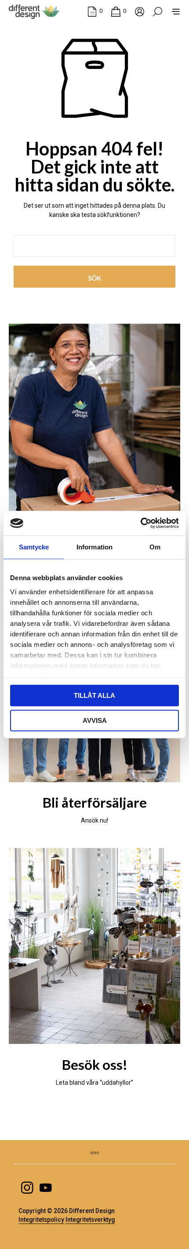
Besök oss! (94, 1064)
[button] (94, 11)
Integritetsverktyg (90, 1220)
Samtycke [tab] (34, 547)
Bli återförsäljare (95, 802)
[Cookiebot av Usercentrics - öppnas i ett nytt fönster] (140, 523)
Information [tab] (94, 547)
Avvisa (95, 720)
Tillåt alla (94, 695)
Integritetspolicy (41, 1220)
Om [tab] (154, 547)
